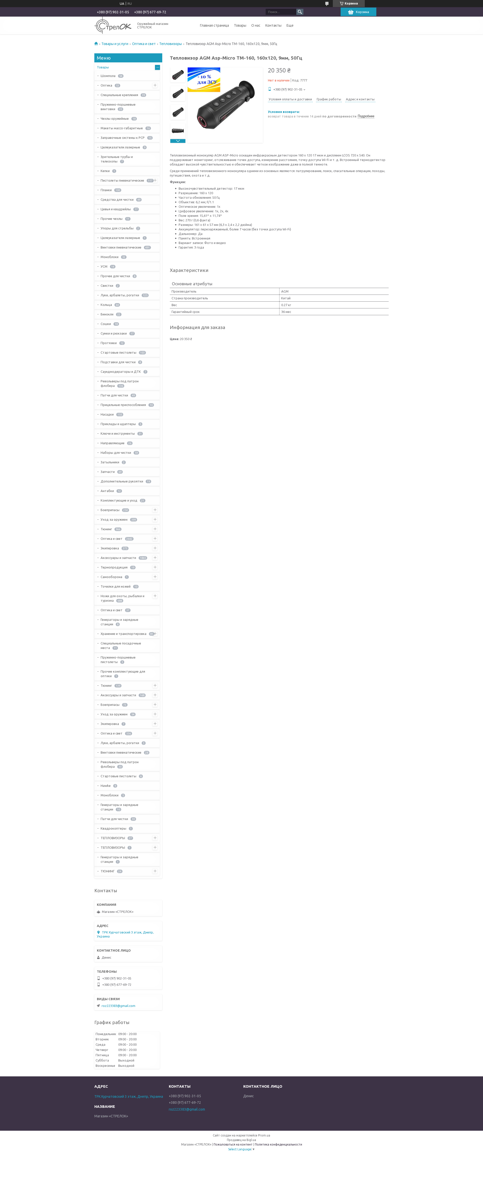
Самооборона (111, 577)
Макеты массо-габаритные (122, 128)
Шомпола (108, 75)
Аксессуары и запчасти (118, 557)
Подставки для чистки (118, 362)
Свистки (107, 285)
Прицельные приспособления (123, 404)
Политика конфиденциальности (278, 1144)
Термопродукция (114, 567)
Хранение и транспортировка (123, 633)
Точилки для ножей (116, 586)
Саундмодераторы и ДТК (121, 371)
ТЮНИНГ (107, 871)
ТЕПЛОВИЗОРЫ (113, 838)
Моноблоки (109, 257)
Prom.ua (264, 1135)
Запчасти (108, 471)
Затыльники (110, 462)
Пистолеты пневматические (122, 180)
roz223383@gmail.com (118, 1005)
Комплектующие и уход (119, 500)
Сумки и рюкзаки (114, 333)
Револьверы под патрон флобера (120, 383)
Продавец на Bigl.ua (241, 1140)
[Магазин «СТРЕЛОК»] (112, 25)
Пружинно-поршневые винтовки (118, 107)
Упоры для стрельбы (117, 228)
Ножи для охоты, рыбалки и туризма (122, 598)
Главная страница (214, 25)
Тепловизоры (170, 44)
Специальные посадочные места (121, 645)
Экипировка (110, 548)
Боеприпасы (110, 510)
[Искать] (299, 12)
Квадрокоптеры (113, 828)
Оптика (106, 85)
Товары (240, 25)
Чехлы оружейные (115, 118)
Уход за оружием (114, 519)
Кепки (105, 171)
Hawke (106, 785)
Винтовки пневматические (121, 247)
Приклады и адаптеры (118, 424)
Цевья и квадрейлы (116, 209)
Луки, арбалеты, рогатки (120, 295)
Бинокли (107, 314)
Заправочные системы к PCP (123, 137)
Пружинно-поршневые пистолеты (118, 660)
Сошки (106, 324)
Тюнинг (106, 529)
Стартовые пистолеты (118, 352)
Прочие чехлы (112, 218)
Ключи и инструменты (118, 433)
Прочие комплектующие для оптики (123, 674)
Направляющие (113, 443)
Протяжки (109, 343)
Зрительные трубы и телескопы (117, 159)
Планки (106, 190)
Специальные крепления (119, 95)
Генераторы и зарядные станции (119, 622)
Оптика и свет (144, 44)
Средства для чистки (117, 199)
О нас (255, 25)
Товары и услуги (114, 44)
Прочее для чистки (115, 276)
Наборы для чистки (116, 452)
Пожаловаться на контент (233, 1144)
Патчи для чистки (114, 395)
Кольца (106, 304)
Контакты (273, 25)
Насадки (107, 414)
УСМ (104, 266)
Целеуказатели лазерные (120, 147)
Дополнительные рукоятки (122, 481)
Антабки (107, 491)
